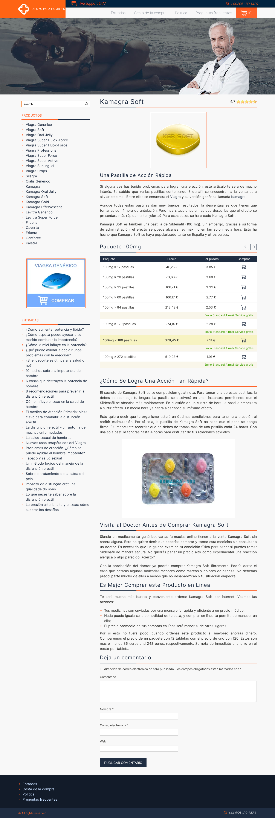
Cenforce (33, 238)
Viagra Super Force (41, 155)
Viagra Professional (41, 150)
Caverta (32, 227)
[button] (246, 247)
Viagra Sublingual (40, 166)
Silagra (31, 176)
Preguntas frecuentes (214, 13)
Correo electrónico (114, 725)
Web (103, 741)
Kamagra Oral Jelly (41, 191)
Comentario (108, 677)
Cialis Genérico (38, 181)
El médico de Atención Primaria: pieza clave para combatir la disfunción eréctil (56, 417)
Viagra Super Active (42, 160)
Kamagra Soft (37, 197)
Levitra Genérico (39, 212)
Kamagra (33, 186)
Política (181, 13)
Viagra (175, 197)
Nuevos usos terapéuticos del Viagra (56, 443)
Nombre (107, 709)
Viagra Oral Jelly (39, 135)
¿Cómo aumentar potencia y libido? (55, 329)
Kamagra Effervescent (44, 207)
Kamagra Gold (37, 202)
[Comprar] (243, 266)
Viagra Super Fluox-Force (46, 145)
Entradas (118, 13)
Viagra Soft (35, 130)
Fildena (31, 222)
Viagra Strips (36, 171)
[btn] (86, 104)
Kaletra (31, 243)
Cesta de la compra (150, 13)
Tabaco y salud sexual (44, 458)
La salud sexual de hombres (48, 437)
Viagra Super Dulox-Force (47, 140)
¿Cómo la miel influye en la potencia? (56, 345)
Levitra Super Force (42, 217)
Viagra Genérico (39, 124)
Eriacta (31, 233)
